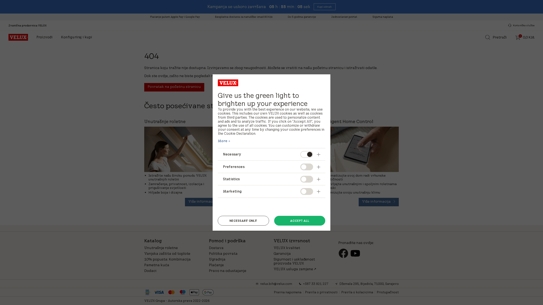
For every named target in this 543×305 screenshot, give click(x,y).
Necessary (232, 154)
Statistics (231, 179)
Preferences (234, 167)
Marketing (232, 191)
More (223, 141)
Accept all (299, 221)
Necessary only (243, 221)
